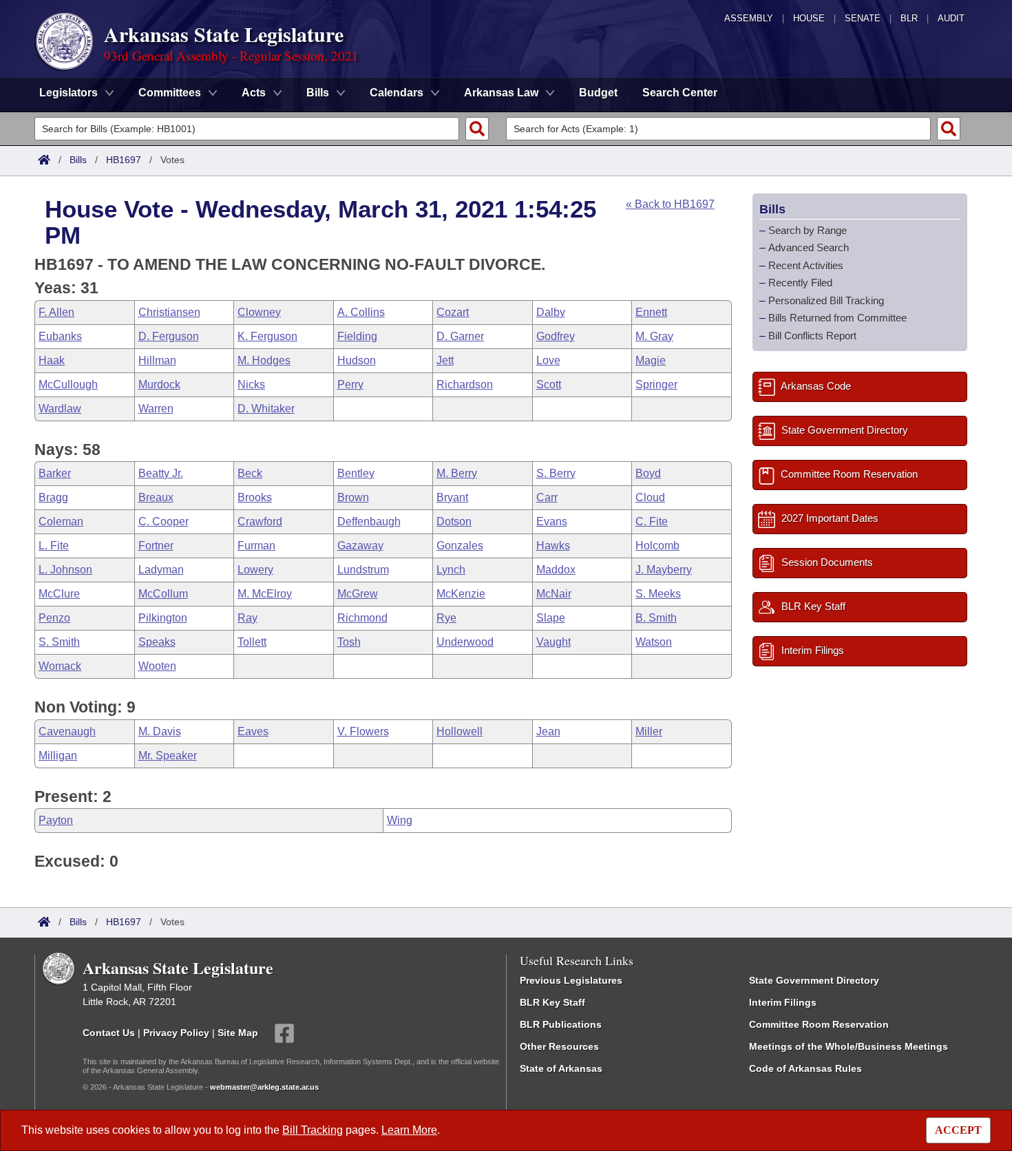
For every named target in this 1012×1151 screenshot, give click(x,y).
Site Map (238, 1031)
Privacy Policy (176, 1031)
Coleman (61, 521)
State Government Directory (814, 980)
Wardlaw (60, 408)
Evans (551, 521)
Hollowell (459, 731)
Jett (445, 360)
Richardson (464, 384)
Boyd (648, 473)
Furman (256, 545)
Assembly (748, 18)
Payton (56, 820)
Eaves (253, 731)
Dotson (454, 521)
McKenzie (460, 594)
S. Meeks (658, 594)
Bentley (356, 473)
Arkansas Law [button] (501, 92)
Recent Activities (805, 265)
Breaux (155, 497)
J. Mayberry (663, 570)
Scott (548, 384)
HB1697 (123, 159)
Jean (548, 731)
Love (548, 360)
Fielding (357, 336)
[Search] (477, 128)
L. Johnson (65, 570)
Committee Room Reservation (819, 1024)
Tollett (252, 642)
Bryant (452, 497)
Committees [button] (169, 92)
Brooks (255, 497)
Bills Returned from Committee (837, 318)
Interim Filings (782, 1002)
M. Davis (159, 731)
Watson (653, 642)
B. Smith (656, 618)
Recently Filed (800, 282)
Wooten (157, 666)
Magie (650, 360)
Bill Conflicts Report (812, 335)
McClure (59, 594)
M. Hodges (264, 360)
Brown (353, 497)
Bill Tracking (312, 1130)
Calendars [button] (396, 92)
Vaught (553, 642)
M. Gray (654, 336)
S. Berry (556, 473)
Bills (78, 159)
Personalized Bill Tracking (826, 300)
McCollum (163, 594)
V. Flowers (363, 731)
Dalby (550, 312)
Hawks (553, 545)
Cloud (650, 497)
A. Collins (361, 312)
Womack (60, 666)
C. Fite (651, 521)
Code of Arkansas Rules (805, 1068)
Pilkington (162, 618)
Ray (247, 618)
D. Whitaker (266, 408)
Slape (550, 618)
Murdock (159, 384)
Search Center (679, 92)
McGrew (357, 594)
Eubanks (60, 336)
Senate (863, 18)
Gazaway (360, 545)
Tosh (349, 642)
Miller (648, 731)
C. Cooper (163, 521)
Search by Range (807, 230)
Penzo (54, 618)
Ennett (651, 312)
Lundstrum (363, 570)
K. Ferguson (267, 336)
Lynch (450, 570)
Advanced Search (808, 247)
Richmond (362, 618)
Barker (55, 473)
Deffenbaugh (369, 521)
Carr (547, 497)
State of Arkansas (561, 1068)
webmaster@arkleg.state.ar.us (264, 1087)
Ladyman (161, 570)
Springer (656, 384)
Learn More (409, 1130)
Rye (446, 618)
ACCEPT (958, 1130)
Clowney (259, 312)
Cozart (452, 312)
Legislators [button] (68, 92)
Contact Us (109, 1031)
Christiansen (169, 312)
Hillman (157, 360)
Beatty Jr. (160, 473)
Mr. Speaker (167, 755)
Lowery (255, 570)
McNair (553, 594)
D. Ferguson (168, 336)
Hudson (356, 360)
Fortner (155, 545)
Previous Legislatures (571, 980)
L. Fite (54, 545)
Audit (951, 18)
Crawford (260, 521)
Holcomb (657, 545)
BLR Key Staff (552, 1002)
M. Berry (456, 473)
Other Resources (559, 1046)
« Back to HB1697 (670, 204)
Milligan (58, 755)
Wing (399, 820)
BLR (909, 18)
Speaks (157, 642)
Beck (250, 473)
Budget (598, 92)
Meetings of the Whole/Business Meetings (848, 1046)
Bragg (53, 497)
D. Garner (460, 336)
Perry (350, 384)
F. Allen (56, 312)
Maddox (556, 570)
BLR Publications (561, 1024)
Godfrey (555, 336)
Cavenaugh (67, 731)
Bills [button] (317, 92)
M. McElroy (265, 594)
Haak (52, 360)
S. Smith (59, 642)
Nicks (251, 384)
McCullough (68, 384)
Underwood (465, 642)
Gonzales (459, 545)
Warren (155, 408)
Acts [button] (254, 92)
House (809, 18)
